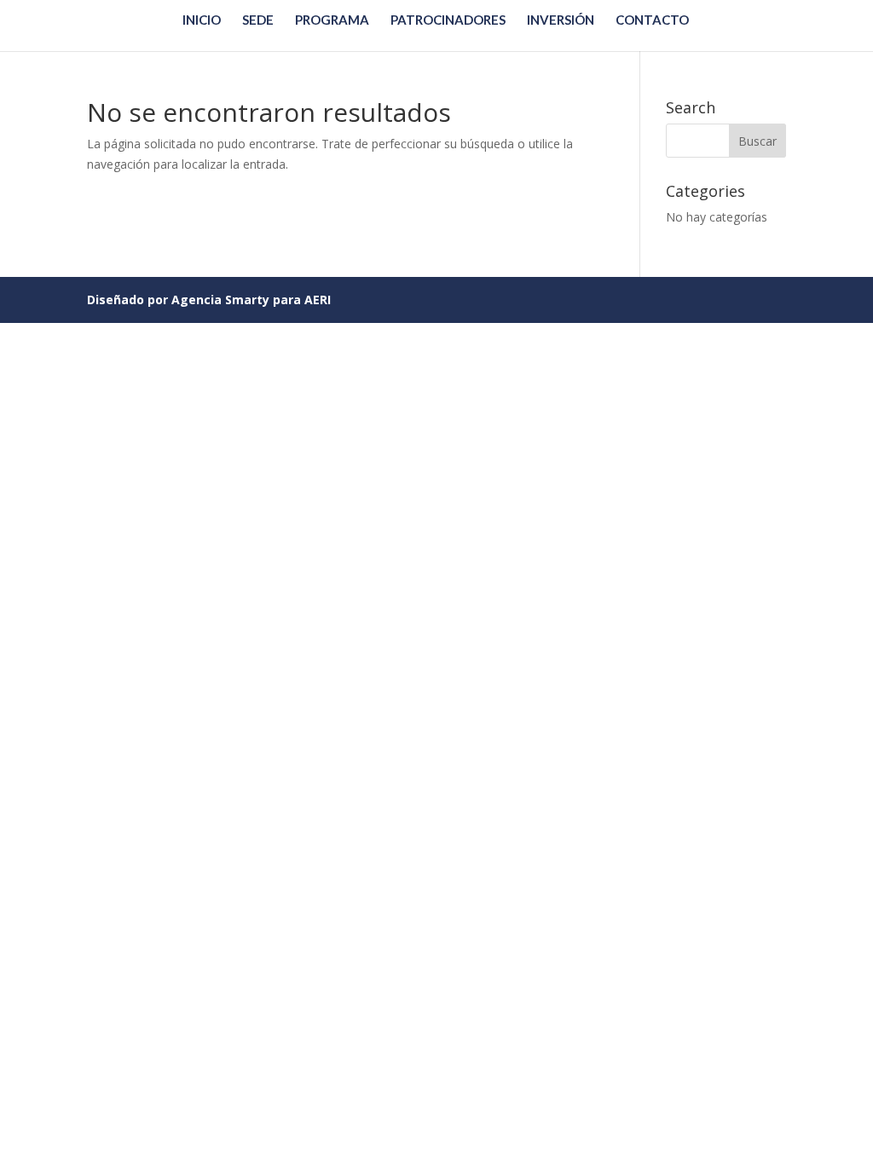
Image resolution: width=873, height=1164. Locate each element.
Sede (258, 20)
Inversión (560, 20)
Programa (332, 20)
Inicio (201, 20)
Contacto (652, 20)
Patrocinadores (448, 20)
